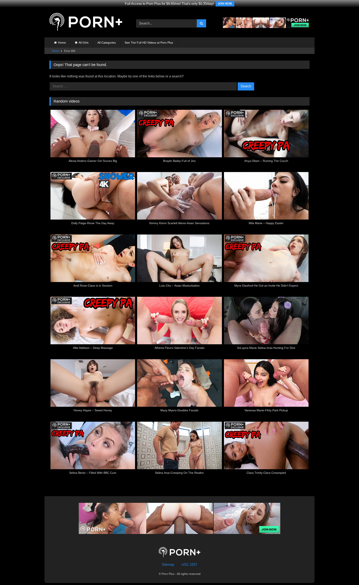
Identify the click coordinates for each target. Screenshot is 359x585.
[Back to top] (346, 573)
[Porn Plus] (85, 22)
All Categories (106, 42)
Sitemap (168, 564)
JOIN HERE (225, 3)
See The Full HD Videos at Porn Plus (149, 42)
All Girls (84, 42)
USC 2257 (189, 564)
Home (62, 42)
